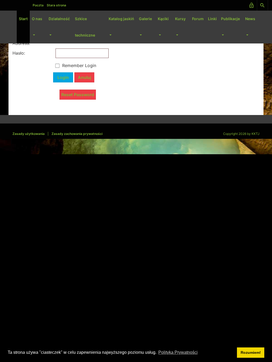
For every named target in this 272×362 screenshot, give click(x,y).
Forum (198, 18)
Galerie (145, 18)
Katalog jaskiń (121, 18)
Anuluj (84, 77)
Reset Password (77, 94)
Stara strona (56, 5)
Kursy (180, 18)
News (250, 18)
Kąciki (163, 18)
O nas (37, 18)
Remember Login (79, 65)
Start (23, 18)
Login (63, 77)
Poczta (38, 5)
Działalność (59, 18)
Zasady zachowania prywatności (77, 134)
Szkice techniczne (85, 26)
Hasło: (17, 53)
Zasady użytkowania (28, 134)
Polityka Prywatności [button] (178, 352)
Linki (212, 18)
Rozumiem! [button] (251, 352)
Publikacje (230, 18)
